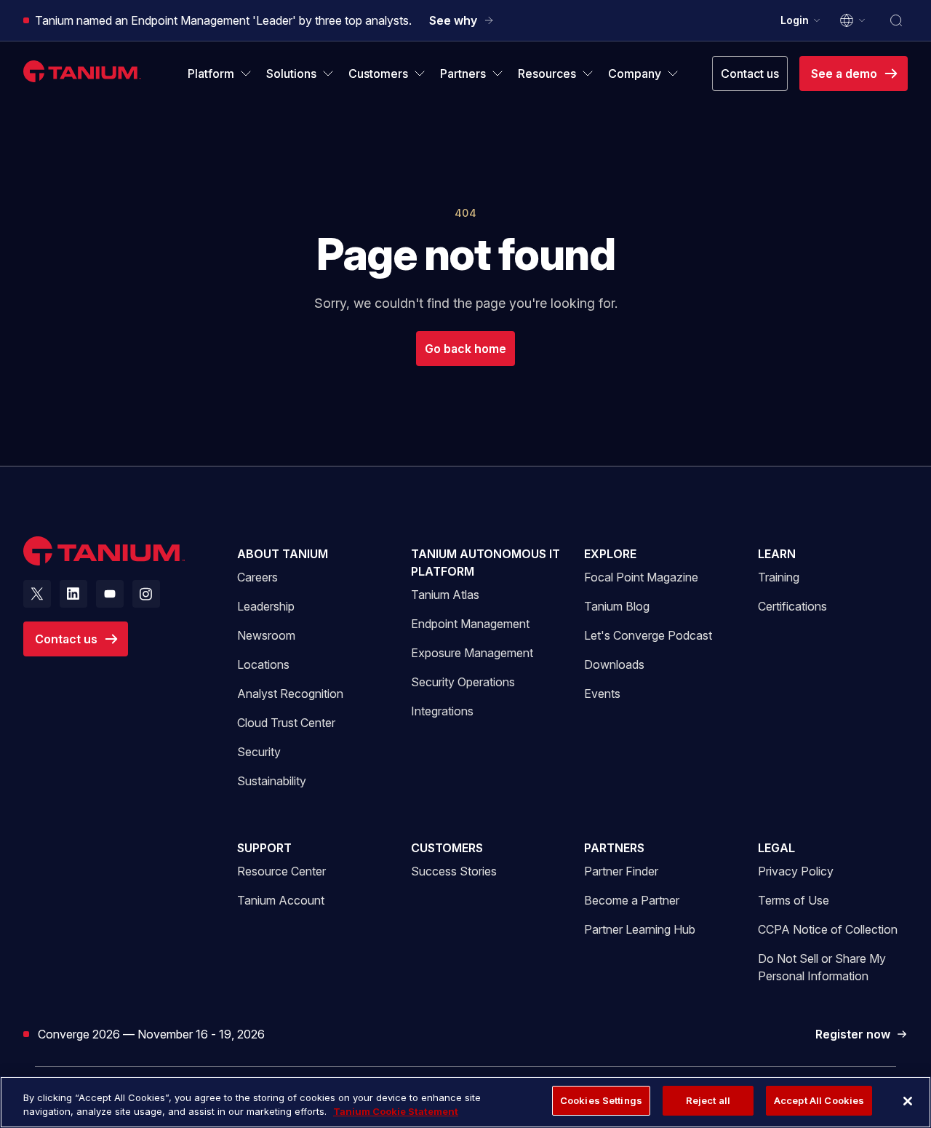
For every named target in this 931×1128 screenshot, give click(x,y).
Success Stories (454, 871)
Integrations (442, 711)
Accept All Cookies (819, 1100)
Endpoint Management (470, 623)
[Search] (896, 20)
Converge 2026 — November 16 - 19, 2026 (151, 1033)
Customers (447, 848)
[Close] (908, 1101)
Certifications (792, 606)
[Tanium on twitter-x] (37, 594)
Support (264, 848)
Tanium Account (280, 899)
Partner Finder (621, 871)
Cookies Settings (601, 1100)
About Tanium (282, 554)
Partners (614, 848)
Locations (263, 664)
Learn (777, 554)
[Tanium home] (82, 71)
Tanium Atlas (445, 594)
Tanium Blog (617, 606)
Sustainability (271, 781)
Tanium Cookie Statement (395, 1112)
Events (602, 693)
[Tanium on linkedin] (73, 594)
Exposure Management (472, 653)
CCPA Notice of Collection (828, 929)
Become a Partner (631, 900)
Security (259, 751)
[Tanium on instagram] (146, 594)
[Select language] (853, 20)
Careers (257, 577)
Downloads (614, 664)
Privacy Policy (796, 871)
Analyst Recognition (290, 693)
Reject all (708, 1100)
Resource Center (281, 870)
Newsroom (266, 635)
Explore (610, 554)
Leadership (266, 606)
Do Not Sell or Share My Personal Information (822, 967)
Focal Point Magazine (641, 577)
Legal (776, 848)
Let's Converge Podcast (648, 635)
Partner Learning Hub (639, 929)
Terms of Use (793, 900)
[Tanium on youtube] (110, 594)
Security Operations (463, 682)
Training (778, 577)
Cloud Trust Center (286, 722)
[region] (465, 1102)
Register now (861, 1035)
